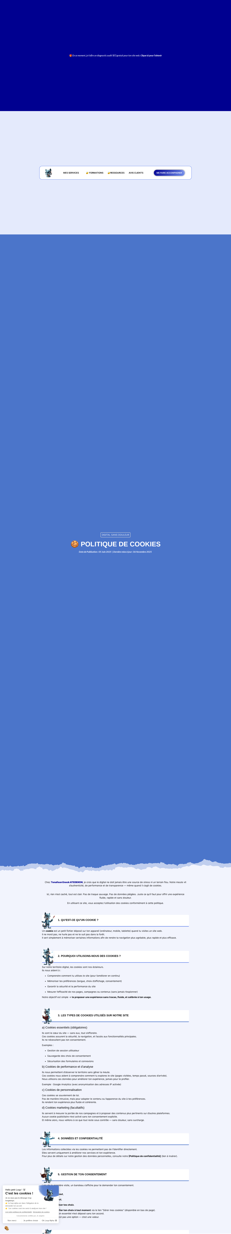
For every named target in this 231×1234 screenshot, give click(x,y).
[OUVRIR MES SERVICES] (81, 172)
